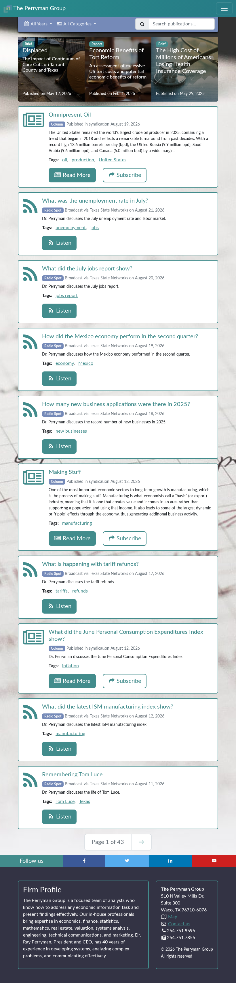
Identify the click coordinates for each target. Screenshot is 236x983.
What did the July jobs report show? (87, 269)
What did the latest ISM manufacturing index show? (107, 707)
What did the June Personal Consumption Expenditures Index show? (126, 635)
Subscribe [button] (128, 175)
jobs (94, 227)
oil (64, 160)
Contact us (179, 924)
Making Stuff (65, 472)
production (83, 160)
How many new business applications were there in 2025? (116, 404)
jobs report (67, 295)
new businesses (71, 431)
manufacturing (77, 523)
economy (65, 363)
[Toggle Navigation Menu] (224, 8)
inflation (70, 666)
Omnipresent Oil (70, 115)
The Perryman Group (39, 8)
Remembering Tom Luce (72, 775)
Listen (63, 243)
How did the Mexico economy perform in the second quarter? (120, 336)
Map (172, 917)
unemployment (71, 227)
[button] (37, 24)
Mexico (85, 363)
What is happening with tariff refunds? (90, 564)
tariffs (62, 591)
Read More (76, 175)
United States (112, 160)
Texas (84, 801)
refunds (80, 591)
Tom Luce (65, 801)
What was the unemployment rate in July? (95, 201)
